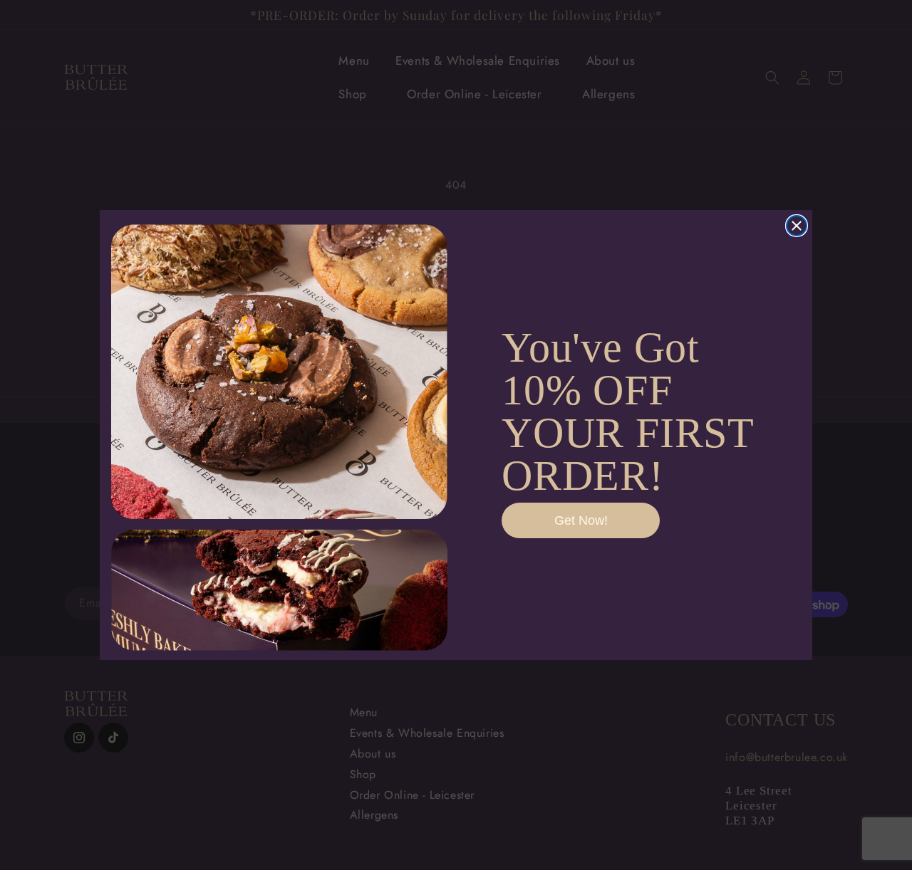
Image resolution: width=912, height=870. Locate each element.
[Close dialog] (797, 226)
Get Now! (581, 520)
